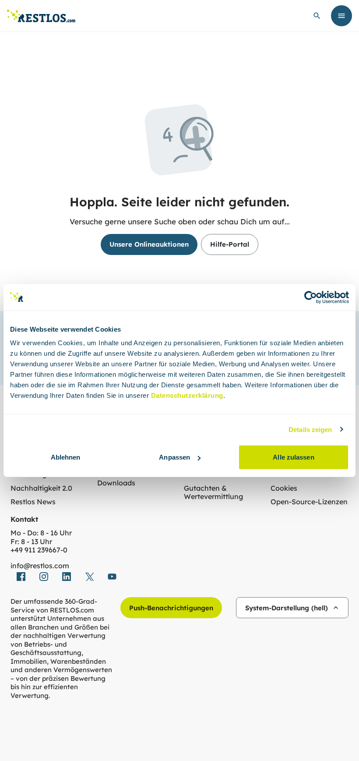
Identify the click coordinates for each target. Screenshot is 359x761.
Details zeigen (310, 429)
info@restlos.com (40, 566)
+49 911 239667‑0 (39, 550)
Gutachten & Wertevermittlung (213, 492)
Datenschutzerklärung (187, 395)
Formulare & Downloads (118, 478)
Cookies (284, 488)
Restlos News (33, 502)
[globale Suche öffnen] (316, 15)
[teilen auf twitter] (89, 576)
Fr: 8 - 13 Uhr (31, 542)
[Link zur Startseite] (41, 16)
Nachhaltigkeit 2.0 (41, 488)
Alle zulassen (293, 457)
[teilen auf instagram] (43, 576)
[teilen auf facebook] (21, 576)
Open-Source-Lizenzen (309, 502)
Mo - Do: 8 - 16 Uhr (41, 533)
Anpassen (174, 457)
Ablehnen (66, 457)
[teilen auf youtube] (112, 576)
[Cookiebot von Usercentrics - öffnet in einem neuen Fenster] (310, 297)
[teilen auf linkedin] (66, 576)
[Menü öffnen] (341, 15)
